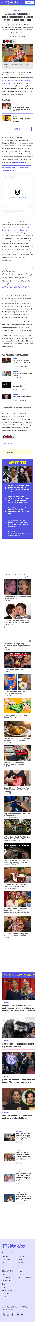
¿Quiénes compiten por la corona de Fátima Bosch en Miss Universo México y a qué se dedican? (18, 523)
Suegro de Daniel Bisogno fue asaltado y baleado (23, 374)
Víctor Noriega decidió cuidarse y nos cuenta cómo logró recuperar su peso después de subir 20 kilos (18, 499)
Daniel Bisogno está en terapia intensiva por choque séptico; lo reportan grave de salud (21, 362)
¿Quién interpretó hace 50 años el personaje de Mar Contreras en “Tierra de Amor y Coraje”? (23, 1136)
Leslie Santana (21, 36)
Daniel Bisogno (8, 443)
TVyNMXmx (23, 389)
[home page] (12, 2)
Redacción (24, 377)
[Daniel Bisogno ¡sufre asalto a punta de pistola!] (6, 396)
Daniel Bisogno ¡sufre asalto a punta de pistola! (22, 397)
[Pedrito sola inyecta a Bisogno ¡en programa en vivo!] (6, 385)
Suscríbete (30, 2)
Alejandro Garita (23, 366)
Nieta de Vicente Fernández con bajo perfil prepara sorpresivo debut (18, 1045)
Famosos (17, 10)
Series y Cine (16, 383)
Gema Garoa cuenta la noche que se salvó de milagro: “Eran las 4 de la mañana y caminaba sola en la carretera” (23, 1156)
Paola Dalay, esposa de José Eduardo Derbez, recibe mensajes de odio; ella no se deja (18, 510)
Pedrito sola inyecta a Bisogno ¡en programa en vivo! (22, 385)
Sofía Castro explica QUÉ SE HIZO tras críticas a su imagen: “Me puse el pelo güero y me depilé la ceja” (23, 1177)
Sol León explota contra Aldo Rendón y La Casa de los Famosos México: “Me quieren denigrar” (19, 488)
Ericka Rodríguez (20, 1185)
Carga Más (17, 129)
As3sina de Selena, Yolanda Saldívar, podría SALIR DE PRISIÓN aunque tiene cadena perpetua (23, 1197)
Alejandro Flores (20, 1143)
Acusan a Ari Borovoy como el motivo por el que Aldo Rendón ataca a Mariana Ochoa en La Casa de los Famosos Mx (22, 108)
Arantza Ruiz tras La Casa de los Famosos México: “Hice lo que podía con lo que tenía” (22, 119)
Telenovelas (16, 371)
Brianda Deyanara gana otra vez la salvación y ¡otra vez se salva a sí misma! (19, 534)
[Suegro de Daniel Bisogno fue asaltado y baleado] (6, 373)
